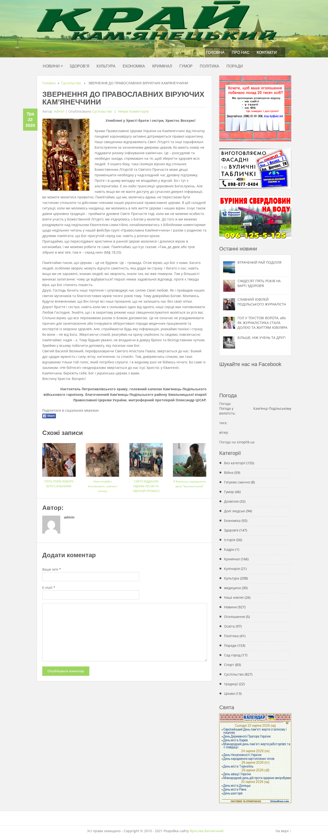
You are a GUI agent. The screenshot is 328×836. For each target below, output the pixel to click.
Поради (234, 66)
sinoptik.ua (246, 442)
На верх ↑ (283, 831)
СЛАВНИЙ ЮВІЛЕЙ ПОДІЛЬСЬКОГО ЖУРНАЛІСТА (261, 301)
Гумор (186, 66)
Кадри (229, 549)
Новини (53, 66)
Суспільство (71, 83)
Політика (209, 66)
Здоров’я (79, 66)
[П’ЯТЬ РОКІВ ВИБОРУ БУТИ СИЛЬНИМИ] (59, 458)
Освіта (229, 626)
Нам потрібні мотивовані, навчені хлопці (102, 486)
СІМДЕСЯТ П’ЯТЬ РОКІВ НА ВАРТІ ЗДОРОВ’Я (259, 283)
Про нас (240, 52)
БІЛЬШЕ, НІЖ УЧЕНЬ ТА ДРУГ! (261, 337)
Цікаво (229, 693)
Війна (228, 472)
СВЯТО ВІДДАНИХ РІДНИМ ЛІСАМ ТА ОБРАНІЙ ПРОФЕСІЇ (146, 486)
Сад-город (232, 655)
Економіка (134, 66)
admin (59, 111)
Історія (229, 539)
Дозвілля (231, 501)
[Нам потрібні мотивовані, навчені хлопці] (102, 458)
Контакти (267, 52)
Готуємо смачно (237, 482)
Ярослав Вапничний (207, 831)
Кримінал (162, 66)
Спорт (229, 664)
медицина (232, 588)
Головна (215, 52)
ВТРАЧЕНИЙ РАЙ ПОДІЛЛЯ (259, 262)
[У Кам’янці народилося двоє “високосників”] (189, 458)
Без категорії (234, 463)
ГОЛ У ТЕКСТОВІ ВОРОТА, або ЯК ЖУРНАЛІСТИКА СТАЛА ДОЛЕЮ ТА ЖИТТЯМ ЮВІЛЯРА (262, 323)
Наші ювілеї (234, 597)
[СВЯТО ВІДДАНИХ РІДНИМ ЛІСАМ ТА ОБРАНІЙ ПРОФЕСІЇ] (146, 458)
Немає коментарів (133, 111)
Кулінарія (232, 568)
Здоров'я (231, 530)
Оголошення (234, 616)
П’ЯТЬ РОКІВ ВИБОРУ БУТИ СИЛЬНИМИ (58, 483)
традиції (231, 684)
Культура (106, 66)
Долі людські (234, 511)
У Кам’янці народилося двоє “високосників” (189, 483)
